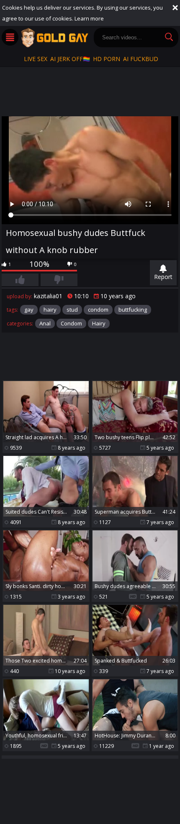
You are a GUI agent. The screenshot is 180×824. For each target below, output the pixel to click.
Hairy (98, 323)
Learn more (89, 18)
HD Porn (106, 59)
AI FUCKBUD (140, 59)
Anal (45, 323)
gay (28, 309)
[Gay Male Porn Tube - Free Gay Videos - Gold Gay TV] (54, 38)
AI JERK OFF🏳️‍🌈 (70, 59)
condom (98, 309)
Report (163, 277)
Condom (71, 323)
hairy (50, 309)
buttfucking (132, 309)
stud (72, 309)
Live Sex (35, 59)
